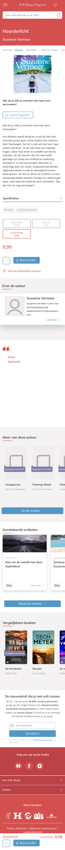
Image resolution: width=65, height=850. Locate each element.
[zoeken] (59, 15)
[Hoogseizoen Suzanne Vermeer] (16, 468)
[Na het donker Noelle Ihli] (16, 653)
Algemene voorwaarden (43, 828)
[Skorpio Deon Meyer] (43, 653)
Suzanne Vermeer (27, 209)
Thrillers (8, 209)
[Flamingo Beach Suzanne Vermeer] (43, 468)
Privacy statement (17, 828)
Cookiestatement (32, 832)
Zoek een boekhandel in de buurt (24, 270)
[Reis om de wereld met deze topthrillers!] (25, 562)
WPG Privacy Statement (43, 740)
